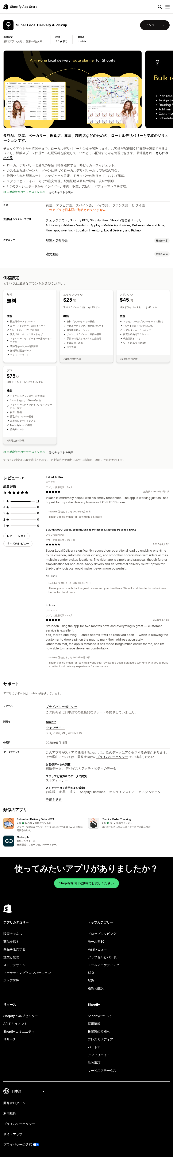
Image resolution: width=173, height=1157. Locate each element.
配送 (91, 980)
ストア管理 (11, 980)
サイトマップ (12, 1134)
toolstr (82, 41)
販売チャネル (12, 934)
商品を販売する (14, 949)
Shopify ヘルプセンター (20, 1016)
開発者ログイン (14, 1103)
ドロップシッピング (102, 934)
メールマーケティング (103, 965)
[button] (44, 825)
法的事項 (94, 1063)
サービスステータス (102, 1070)
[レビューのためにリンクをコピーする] (66, 477)
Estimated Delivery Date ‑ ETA (35, 819)
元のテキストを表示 (61, 192)
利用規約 (9, 1113)
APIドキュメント (15, 1024)
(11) (65, 41)
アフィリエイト (99, 1055)
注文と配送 (11, 957)
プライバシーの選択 (17, 1144)
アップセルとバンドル (103, 957)
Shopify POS (79, 220)
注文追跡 (52, 254)
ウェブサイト (55, 728)
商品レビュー (97, 949)
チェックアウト (57, 220)
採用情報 (94, 1024)
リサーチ (9, 1039)
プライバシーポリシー (61, 707)
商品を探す (11, 941)
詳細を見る (54, 800)
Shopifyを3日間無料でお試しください (86, 883)
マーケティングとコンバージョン (27, 973)
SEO (91, 973)
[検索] (160, 7)
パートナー (96, 1047)
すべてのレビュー (18, 543)
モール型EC (96, 941)
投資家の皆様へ (99, 1031)
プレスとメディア (100, 1039)
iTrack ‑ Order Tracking (116, 819)
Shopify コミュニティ (19, 1031)
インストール (154, 25)
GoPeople (23, 837)
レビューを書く (16, 536)
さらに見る (51, 575)
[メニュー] (167, 7)
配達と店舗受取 (57, 241)
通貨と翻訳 (96, 988)
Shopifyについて (100, 1016)
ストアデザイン (14, 965)
